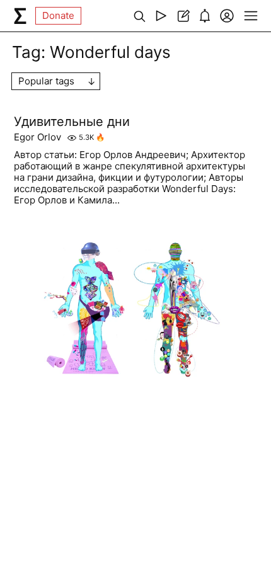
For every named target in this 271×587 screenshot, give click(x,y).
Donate (58, 15)
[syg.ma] (20, 16)
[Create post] (183, 16)
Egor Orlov (37, 137)
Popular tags (46, 81)
